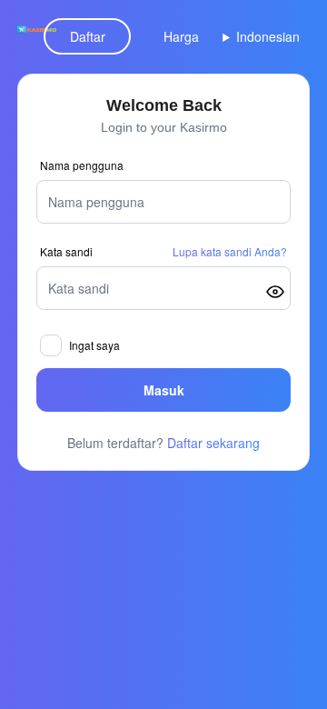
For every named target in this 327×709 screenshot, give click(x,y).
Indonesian (268, 36)
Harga (181, 36)
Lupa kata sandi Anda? (230, 252)
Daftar (87, 36)
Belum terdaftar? (163, 443)
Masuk (164, 390)
